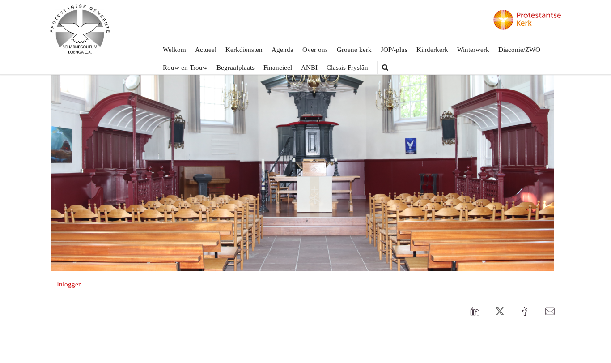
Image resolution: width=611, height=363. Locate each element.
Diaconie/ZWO (519, 49)
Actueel (205, 49)
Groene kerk (354, 49)
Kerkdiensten (244, 49)
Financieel (277, 67)
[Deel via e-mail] (550, 311)
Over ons (315, 49)
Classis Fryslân (347, 67)
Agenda (282, 49)
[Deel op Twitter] (499, 311)
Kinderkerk (432, 49)
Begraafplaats (235, 67)
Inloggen (69, 284)
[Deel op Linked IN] (474, 311)
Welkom (174, 49)
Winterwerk (473, 49)
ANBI (309, 67)
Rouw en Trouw (185, 67)
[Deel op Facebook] (524, 311)
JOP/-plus (394, 49)
